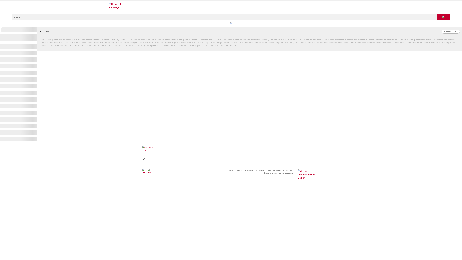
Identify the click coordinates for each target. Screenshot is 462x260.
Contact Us (229, 170)
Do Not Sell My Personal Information (280, 170)
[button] (351, 6)
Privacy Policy (252, 170)
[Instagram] (149, 171)
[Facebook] (144, 171)
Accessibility (240, 170)
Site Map (262, 170)
